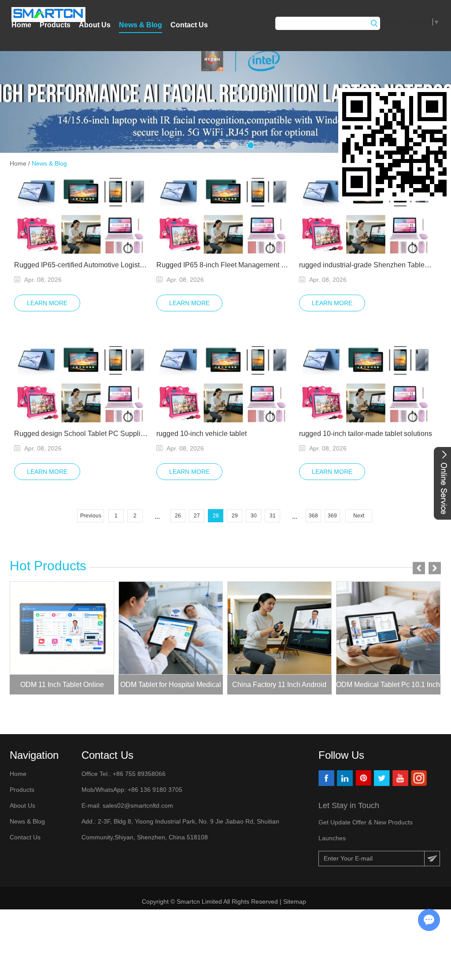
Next (358, 516)
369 (332, 516)
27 (197, 516)
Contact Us (189, 25)
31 (273, 516)
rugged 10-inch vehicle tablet (201, 433)
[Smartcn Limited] (48, 14)
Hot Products (48, 565)
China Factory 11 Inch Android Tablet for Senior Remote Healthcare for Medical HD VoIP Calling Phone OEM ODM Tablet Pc (279, 687)
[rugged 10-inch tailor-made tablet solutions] (366, 384)
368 (313, 516)
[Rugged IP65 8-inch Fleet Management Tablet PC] (223, 216)
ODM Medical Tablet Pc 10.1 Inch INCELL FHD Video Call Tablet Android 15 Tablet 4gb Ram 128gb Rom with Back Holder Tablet (388, 687)
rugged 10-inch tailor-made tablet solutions (365, 433)
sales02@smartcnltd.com (138, 805)
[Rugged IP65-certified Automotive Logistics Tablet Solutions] (81, 216)
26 (178, 516)
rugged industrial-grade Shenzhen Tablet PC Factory (366, 265)
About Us (95, 25)
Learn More (47, 303)
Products (55, 25)
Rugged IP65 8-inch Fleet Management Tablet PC (223, 265)
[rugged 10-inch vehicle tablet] (223, 384)
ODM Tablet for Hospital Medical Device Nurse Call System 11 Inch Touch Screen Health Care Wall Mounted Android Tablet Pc (170, 687)
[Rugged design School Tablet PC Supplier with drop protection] (81, 384)
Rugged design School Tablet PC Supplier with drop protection (81, 433)
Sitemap (295, 901)
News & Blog (140, 25)
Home (21, 25)
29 (235, 516)
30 (254, 516)
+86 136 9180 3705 (154, 789)
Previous (90, 516)
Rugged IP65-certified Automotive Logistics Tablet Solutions (81, 265)
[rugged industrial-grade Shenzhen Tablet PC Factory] (366, 216)
